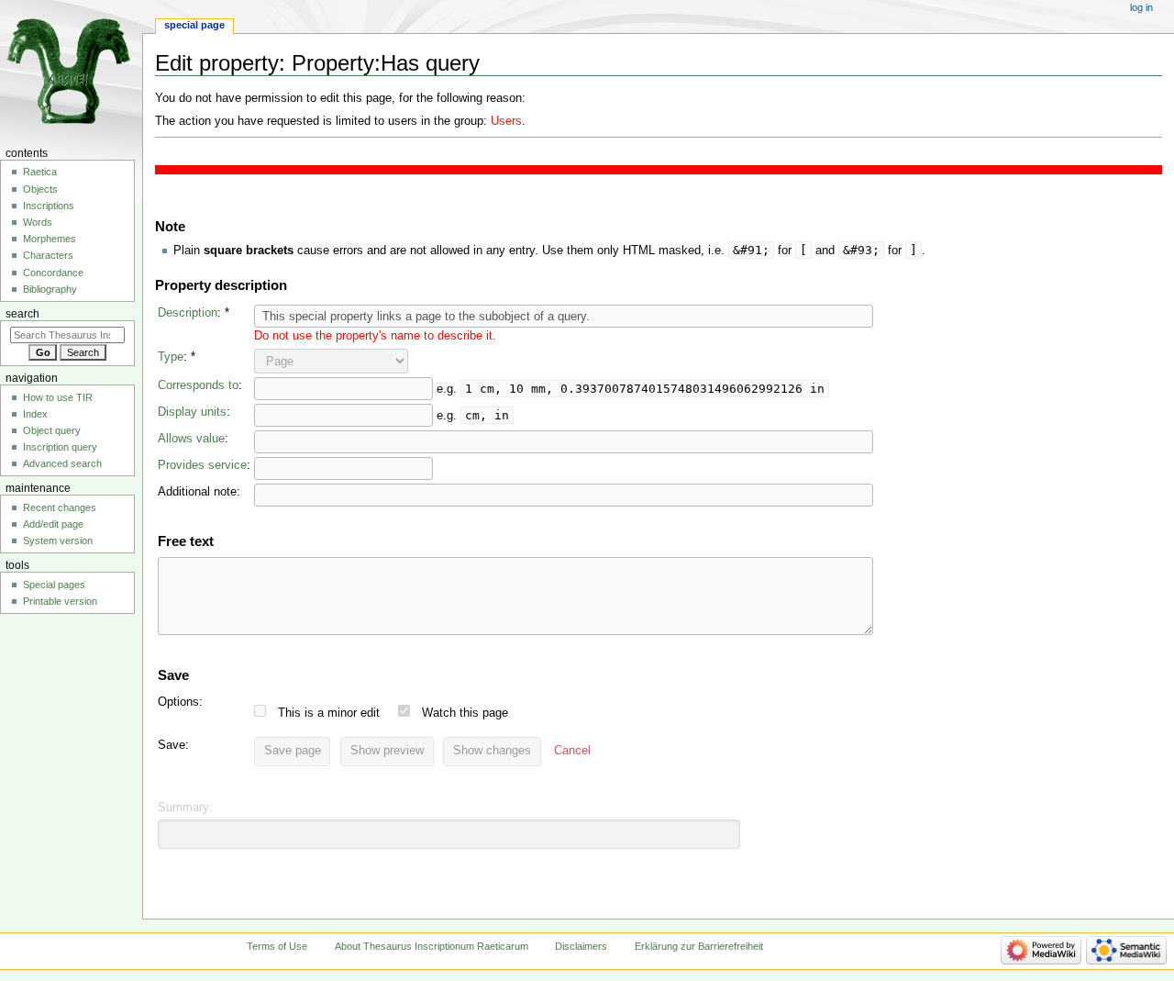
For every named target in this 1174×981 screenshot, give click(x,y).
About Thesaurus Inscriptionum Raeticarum (431, 946)
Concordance (53, 272)
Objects (40, 189)
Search (22, 313)
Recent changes (59, 507)
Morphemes (49, 238)
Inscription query (60, 446)
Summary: (185, 807)
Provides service (202, 465)
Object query (52, 430)
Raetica (40, 171)
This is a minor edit (329, 713)
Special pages (54, 584)
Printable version (60, 601)
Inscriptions (48, 205)
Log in (1141, 7)
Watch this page (465, 713)
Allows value (191, 438)
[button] (572, 751)
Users (506, 121)
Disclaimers (581, 946)
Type (170, 357)
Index (35, 413)
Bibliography (50, 289)
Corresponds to (198, 385)
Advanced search (62, 463)
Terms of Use (277, 946)
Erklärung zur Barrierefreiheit (699, 946)
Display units (192, 412)
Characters (48, 255)
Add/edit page (53, 524)
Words (37, 222)
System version (58, 540)
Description (187, 313)
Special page (194, 24)
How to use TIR (58, 397)
